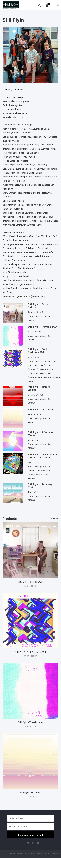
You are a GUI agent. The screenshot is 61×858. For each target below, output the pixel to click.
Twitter (6, 89)
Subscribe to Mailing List (30, 835)
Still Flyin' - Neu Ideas (30, 792)
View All (54, 518)
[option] (30, 55)
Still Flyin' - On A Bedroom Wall (30, 652)
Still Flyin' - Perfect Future (31, 581)
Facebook (19, 89)
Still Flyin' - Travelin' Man (30, 722)
